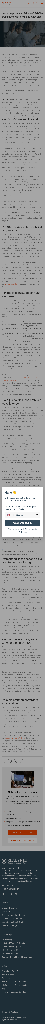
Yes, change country (22, 522)
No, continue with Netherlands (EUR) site (22, 531)
